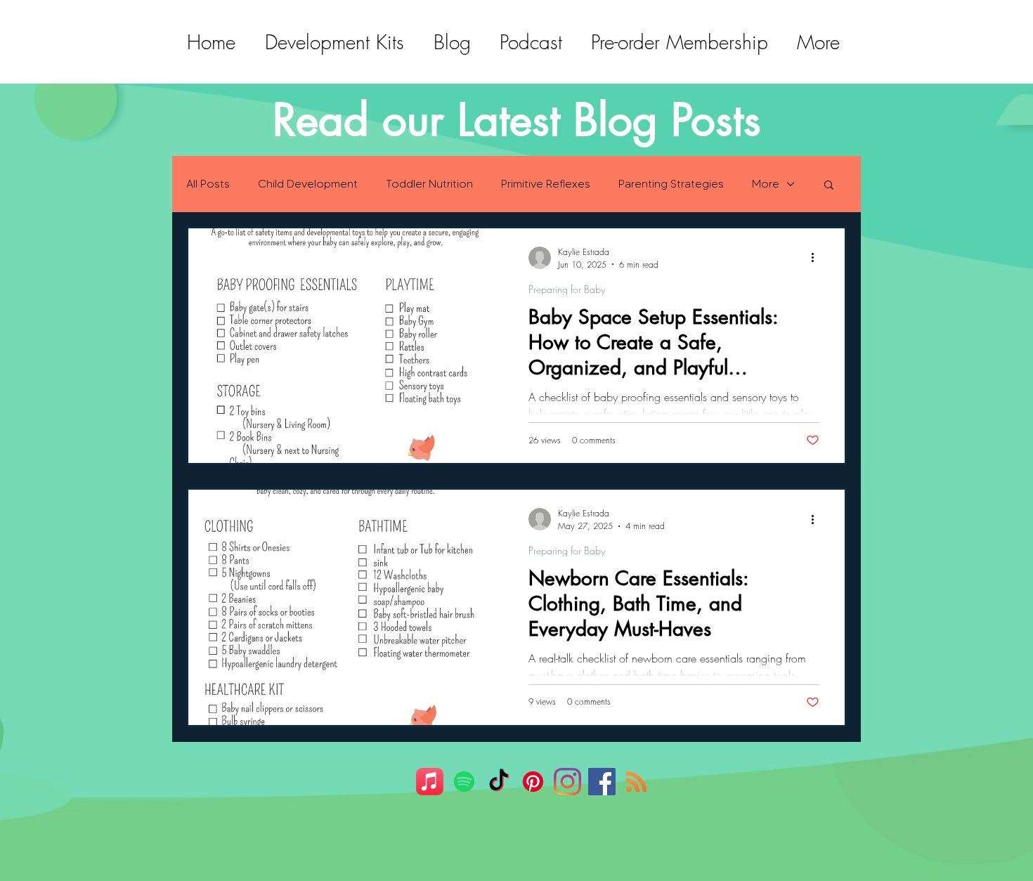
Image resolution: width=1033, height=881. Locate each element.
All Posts (208, 183)
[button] (829, 185)
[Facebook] (602, 781)
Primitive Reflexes (545, 183)
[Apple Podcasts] (429, 781)
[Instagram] (567, 781)
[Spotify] (464, 781)
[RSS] (636, 781)
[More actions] (817, 257)
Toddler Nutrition (429, 183)
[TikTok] (498, 781)
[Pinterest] (533, 781)
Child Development (308, 183)
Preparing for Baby (566, 289)
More (765, 183)
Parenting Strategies (671, 183)
